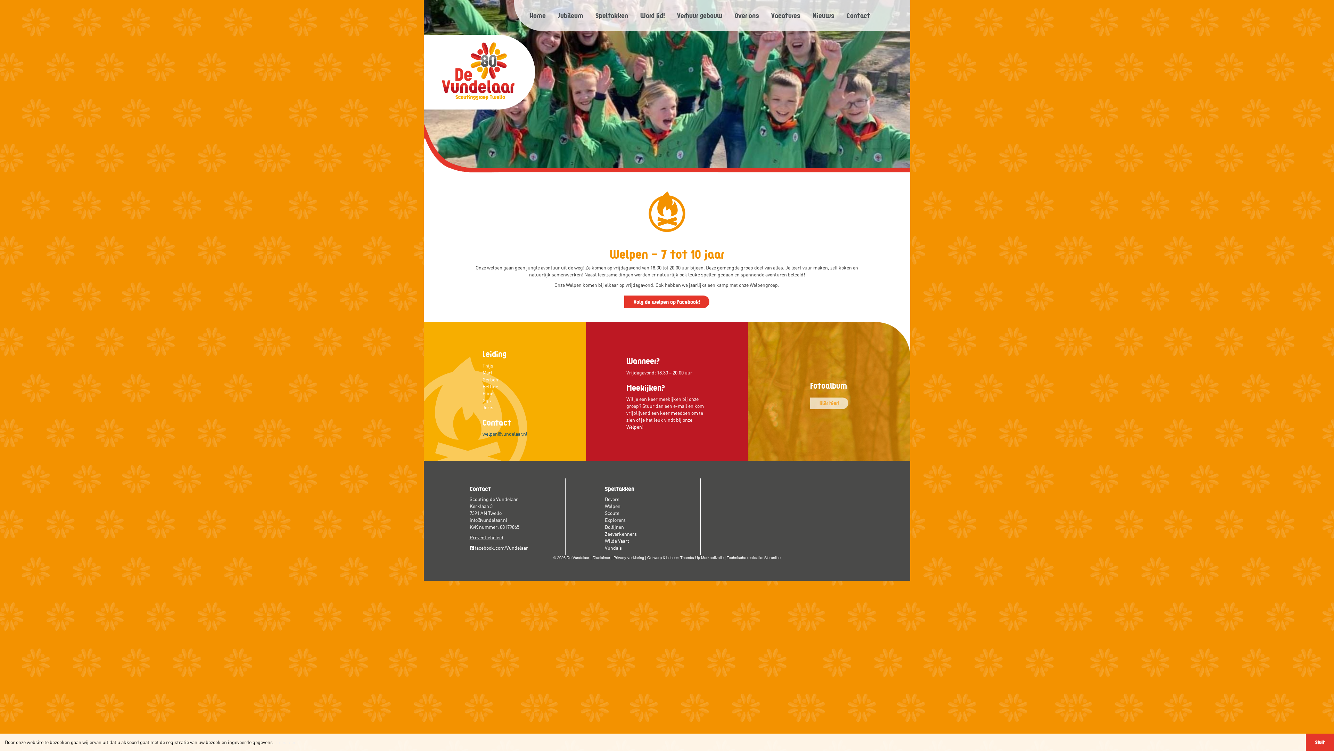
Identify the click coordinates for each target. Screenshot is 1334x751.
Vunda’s (613, 548)
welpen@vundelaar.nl (505, 434)
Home (538, 15)
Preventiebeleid (486, 537)
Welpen (612, 506)
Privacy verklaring (629, 557)
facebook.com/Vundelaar (501, 548)
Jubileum (570, 15)
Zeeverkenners (621, 534)
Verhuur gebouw (700, 15)
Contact (858, 15)
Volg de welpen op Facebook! (667, 301)
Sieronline (772, 557)
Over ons (747, 15)
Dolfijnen (614, 527)
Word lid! (652, 15)
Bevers (612, 499)
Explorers (615, 520)
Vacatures (785, 15)
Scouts (612, 513)
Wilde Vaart (617, 541)
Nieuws (823, 15)
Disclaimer (601, 557)
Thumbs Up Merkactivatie (702, 557)
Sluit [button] (1320, 742)
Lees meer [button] (287, 742)
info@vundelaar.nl (488, 520)
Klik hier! (829, 402)
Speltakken (611, 15)
